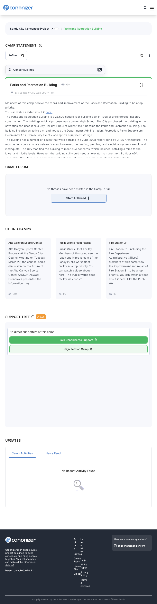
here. (49, 112)
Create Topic (77, 560)
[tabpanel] (78, 480)
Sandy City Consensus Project (29, 28)
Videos (78, 573)
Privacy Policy (84, 574)
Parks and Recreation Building (83, 28)
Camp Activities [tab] (22, 453)
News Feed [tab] (53, 453)
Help (83, 560)
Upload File (78, 568)
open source (30, 549)
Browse (78, 554)
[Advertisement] (78, 387)
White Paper (84, 566)
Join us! (9, 565)
